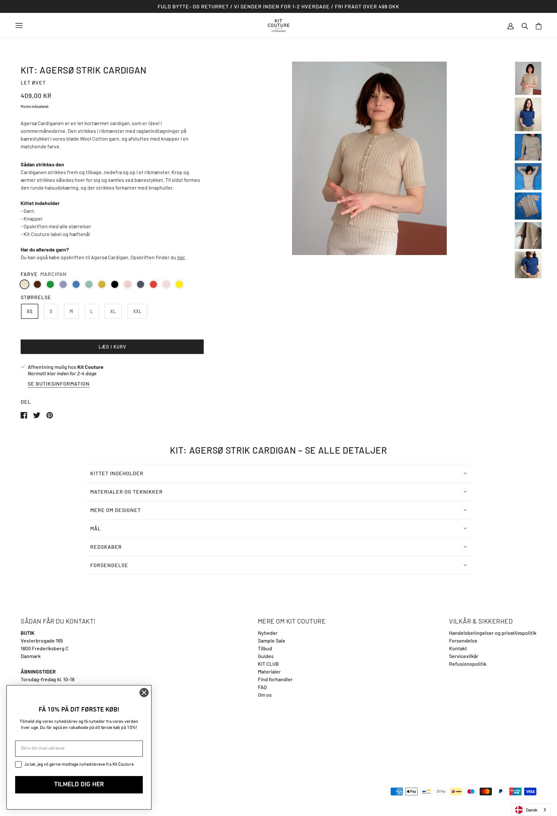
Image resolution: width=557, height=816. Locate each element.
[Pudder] (166, 284)
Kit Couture (90, 367)
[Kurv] (539, 25)
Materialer (269, 671)
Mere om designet (115, 510)
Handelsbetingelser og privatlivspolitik (492, 633)
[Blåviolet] (63, 284)
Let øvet (33, 82)
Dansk (531, 809)
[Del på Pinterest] (49, 414)
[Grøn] (50, 284)
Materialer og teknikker (126, 491)
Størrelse (36, 297)
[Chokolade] (37, 284)
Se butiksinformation (59, 384)
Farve (29, 274)
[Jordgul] (102, 284)
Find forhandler (275, 679)
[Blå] (76, 284)
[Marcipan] (24, 284)
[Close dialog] (144, 692)
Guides (266, 656)
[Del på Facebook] (24, 414)
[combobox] (531, 809)
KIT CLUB (268, 664)
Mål (95, 528)
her (181, 257)
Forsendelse (109, 565)
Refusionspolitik (467, 664)
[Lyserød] (128, 284)
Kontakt (458, 648)
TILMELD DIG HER (79, 785)
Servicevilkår (463, 656)
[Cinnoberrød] (153, 284)
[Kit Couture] (278, 25)
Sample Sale (271, 640)
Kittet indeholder (116, 473)
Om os (265, 695)
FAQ (262, 687)
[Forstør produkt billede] (369, 158)
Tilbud (265, 648)
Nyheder (268, 633)
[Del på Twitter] (37, 414)
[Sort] (115, 284)
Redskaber (106, 547)
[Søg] (525, 25)
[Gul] (179, 284)
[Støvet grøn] (89, 284)
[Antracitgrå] (140, 284)
